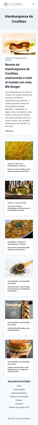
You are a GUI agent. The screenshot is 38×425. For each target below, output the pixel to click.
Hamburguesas (20, 58)
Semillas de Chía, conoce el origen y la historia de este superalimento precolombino (19, 289)
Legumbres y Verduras (16, 242)
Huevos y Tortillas (15, 163)
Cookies (19, 400)
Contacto (19, 404)
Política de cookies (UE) (19, 407)
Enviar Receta (19, 389)
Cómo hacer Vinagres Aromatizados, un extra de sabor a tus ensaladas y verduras (19, 208)
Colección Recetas (19, 393)
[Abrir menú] (33, 4)
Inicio (19, 386)
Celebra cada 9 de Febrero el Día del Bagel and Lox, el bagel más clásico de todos (18, 369)
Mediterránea (13, 166)
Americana (9, 58)
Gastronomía (13, 281)
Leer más (10, 131)
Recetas (8, 60)
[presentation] (19, 44)
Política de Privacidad (19, 397)
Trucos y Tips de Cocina (17, 203)
